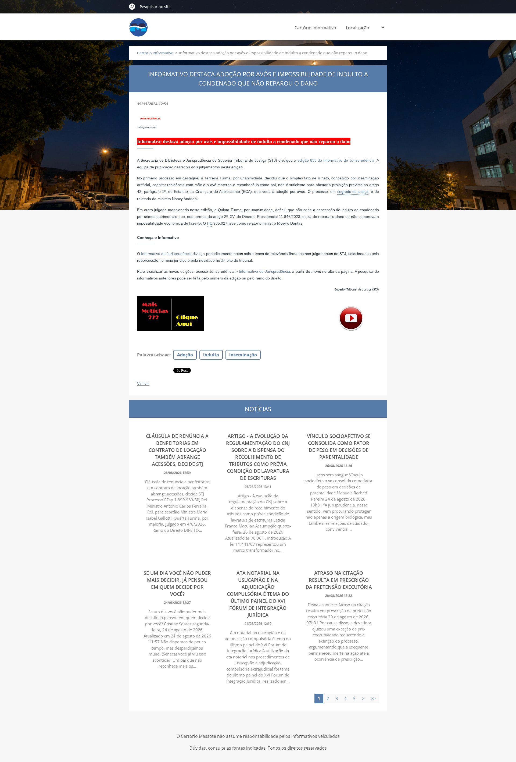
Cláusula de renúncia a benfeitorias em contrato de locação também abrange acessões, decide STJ (177, 450)
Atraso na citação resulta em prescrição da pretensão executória (339, 580)
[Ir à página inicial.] (138, 30)
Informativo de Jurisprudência (166, 253)
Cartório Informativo (315, 28)
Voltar (143, 384)
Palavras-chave (153, 355)
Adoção (185, 355)
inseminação (243, 355)
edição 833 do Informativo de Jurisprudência (336, 160)
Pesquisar (132, 6)
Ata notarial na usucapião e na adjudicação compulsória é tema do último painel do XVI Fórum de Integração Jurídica (258, 594)
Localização (357, 28)
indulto (211, 355)
